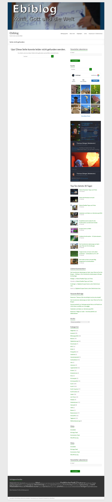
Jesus (45, 484)
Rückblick (70, 486)
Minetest (29, 486)
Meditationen (74, 402)
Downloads (73, 344)
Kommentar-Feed (75, 435)
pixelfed (60, 486)
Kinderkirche (73, 373)
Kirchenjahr (73, 378)
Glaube (94, 483)
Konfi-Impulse (74, 389)
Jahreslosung (39, 484)
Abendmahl (22, 483)
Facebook (58, 483)
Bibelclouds (42, 483)
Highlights (79, 33)
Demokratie (50, 483)
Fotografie (73, 351)
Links (85, 33)
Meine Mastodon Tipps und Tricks (88, 190)
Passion (52, 486)
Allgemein (73, 330)
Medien (72, 399)
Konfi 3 (72, 386)
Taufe (88, 486)
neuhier (36, 486)
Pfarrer (55, 486)
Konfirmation (73, 391)
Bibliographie (64, 33)
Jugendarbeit (73, 367)
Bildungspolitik (74, 336)
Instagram (30, 485)
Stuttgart (83, 486)
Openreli (40, 486)
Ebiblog (14, 33)
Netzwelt (72, 405)
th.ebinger (73, 284)
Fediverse (81, 483)
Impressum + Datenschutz (95, 33)
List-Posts (73, 397)
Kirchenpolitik (74, 381)
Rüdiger (72, 278)
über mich (72, 33)
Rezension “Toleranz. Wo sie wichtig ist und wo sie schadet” (85, 297)
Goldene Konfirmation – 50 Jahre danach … (90, 236)
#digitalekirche (14, 483)
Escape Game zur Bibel (85, 228)
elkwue (54, 483)
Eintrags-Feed (74, 432)
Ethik (71, 349)
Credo (46, 483)
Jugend (48, 484)
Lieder (72, 394)
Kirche (65, 485)
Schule (74, 486)
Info (71, 362)
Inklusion (72, 365)
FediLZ (74, 482)
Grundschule (24, 484)
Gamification (89, 483)
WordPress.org (74, 437)
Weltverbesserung (75, 421)
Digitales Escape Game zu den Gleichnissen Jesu (87, 288)
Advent (26, 483)
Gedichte (72, 354)
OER (71, 407)
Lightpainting (83, 485)
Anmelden (73, 429)
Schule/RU (73, 415)
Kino (71, 375)
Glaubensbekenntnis (16, 485)
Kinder (72, 370)
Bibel (38, 483)
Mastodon (14, 486)
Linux (89, 484)
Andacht (72, 333)
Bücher (72, 338)
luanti (93, 484)
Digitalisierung (74, 341)
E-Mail (72, 52)
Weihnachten (93, 486)
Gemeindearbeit (74, 357)
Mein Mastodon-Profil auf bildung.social (19, 490)
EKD (71, 346)
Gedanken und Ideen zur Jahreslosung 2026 (90, 213)
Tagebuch (72, 418)
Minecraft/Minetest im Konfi (86, 197)
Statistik (78, 486)
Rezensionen (73, 413)
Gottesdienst (73, 359)
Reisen (72, 410)
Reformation (65, 486)
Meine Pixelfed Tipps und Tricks (87, 205)
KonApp (69, 485)
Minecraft (22, 486)
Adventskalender (31, 483)
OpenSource (46, 486)
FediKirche (65, 482)
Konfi (71, 383)
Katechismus (60, 484)
